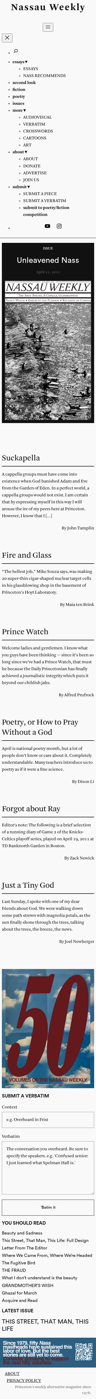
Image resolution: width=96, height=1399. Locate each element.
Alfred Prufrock (79, 695)
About (12, 1374)
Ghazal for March (19, 1293)
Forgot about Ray (31, 809)
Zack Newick (82, 858)
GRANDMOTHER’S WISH (27, 1285)
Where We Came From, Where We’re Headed (47, 1255)
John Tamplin (80, 528)
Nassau (28, 8)
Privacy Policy (24, 1380)
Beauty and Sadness (22, 1233)
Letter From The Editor (24, 1248)
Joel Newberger (79, 941)
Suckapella (21, 458)
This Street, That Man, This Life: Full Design (45, 1240)
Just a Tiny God (28, 886)
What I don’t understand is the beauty (39, 1278)
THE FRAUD (14, 1270)
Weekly (67, 8)
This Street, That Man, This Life (45, 1325)
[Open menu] (48, 27)
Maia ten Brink (80, 604)
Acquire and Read (20, 1300)
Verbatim (11, 1136)
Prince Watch (25, 632)
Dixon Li (86, 781)
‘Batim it (48, 1207)
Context (9, 1107)
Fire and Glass (26, 556)
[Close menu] (7, 38)
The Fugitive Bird (18, 1263)
